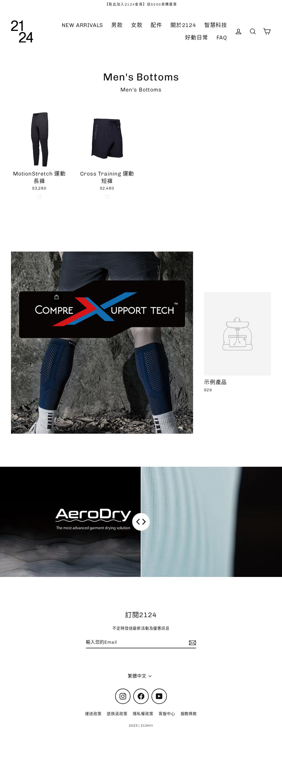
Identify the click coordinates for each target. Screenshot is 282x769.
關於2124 (183, 25)
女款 (137, 25)
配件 (156, 25)
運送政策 (93, 713)
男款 (117, 25)
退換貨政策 (117, 713)
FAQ (221, 37)
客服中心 (167, 713)
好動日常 (196, 37)
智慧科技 (215, 25)
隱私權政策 (143, 713)
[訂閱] (191, 642)
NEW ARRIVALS (82, 25)
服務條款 (189, 713)
